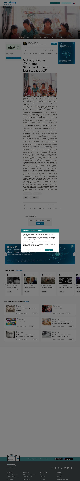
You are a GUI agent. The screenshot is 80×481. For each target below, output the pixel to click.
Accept (48, 250)
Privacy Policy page (45, 241)
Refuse (39, 250)
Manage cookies (29, 250)
